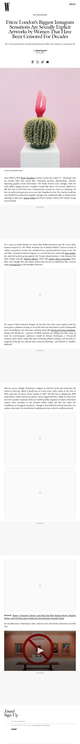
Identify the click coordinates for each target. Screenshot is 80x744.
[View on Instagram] (40, 294)
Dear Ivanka (70, 253)
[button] (40, 650)
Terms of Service (37, 725)
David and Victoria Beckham (63, 330)
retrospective (15, 264)
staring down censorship (59, 259)
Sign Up (11, 713)
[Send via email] (47, 62)
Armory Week (30, 198)
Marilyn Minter (31, 259)
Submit (14, 729)
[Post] (37, 62)
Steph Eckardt (41, 50)
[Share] (32, 62)
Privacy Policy (46, 725)
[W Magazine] (7, 6)
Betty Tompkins (28, 178)
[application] (40, 651)
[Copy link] (42, 62)
